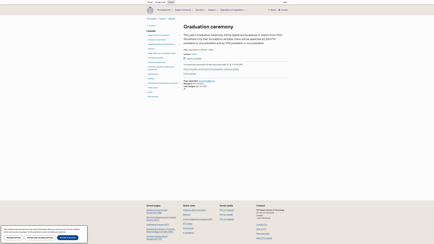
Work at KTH (261, 229)
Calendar (171, 18)
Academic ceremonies (157, 40)
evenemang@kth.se (207, 81)
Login (285, 2)
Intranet (171, 2)
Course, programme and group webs (197, 219)
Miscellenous (153, 97)
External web (188, 228)
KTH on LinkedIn (226, 215)
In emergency (188, 233)
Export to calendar (194, 58)
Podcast (151, 78)
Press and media (262, 233)
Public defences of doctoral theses (162, 53)
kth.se (150, 2)
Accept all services (68, 238)
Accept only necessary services (40, 238)
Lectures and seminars (157, 62)
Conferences (153, 74)
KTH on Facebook (227, 210)
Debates (151, 49)
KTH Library (187, 224)
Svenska (284, 10)
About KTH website (264, 238)
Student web (160, 2)
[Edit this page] (185, 89)
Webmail (186, 215)
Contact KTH (261, 224)
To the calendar (190, 74)
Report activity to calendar (158, 35)
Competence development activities (163, 83)
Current (162, 18)
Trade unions (153, 88)
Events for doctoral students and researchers (161, 68)
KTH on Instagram (227, 219)
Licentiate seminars (156, 58)
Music (150, 92)
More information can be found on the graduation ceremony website (211, 69)
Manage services (14, 238)
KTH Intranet (151, 18)
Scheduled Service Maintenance (161, 44)
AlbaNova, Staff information (194, 210)
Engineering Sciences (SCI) (157, 224)
